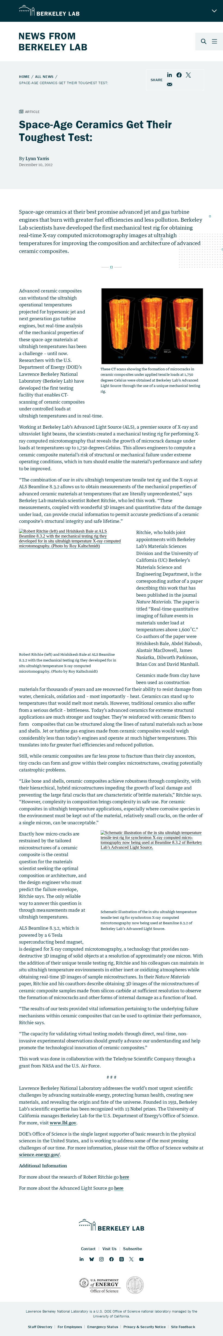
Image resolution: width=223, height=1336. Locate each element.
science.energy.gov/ (39, 1154)
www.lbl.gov (63, 1122)
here (124, 1177)
